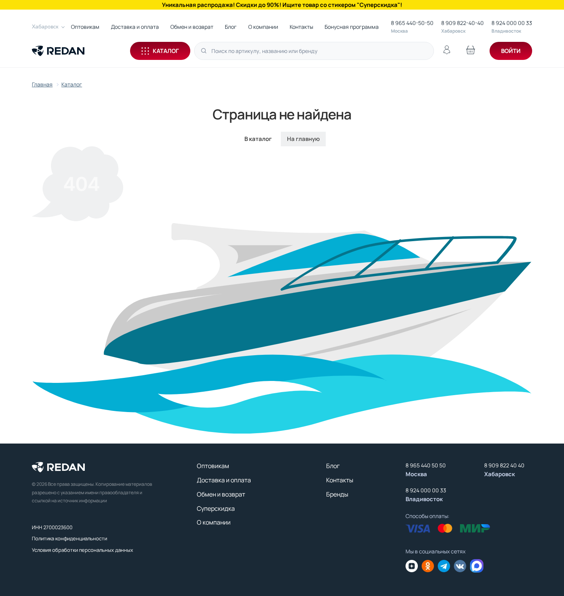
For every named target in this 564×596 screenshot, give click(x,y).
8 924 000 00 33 (511, 22)
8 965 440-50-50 (412, 22)
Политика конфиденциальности (69, 538)
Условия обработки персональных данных (82, 549)
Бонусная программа (352, 26)
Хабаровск (45, 26)
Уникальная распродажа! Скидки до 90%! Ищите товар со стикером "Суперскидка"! (282, 5)
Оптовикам (85, 26)
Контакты (301, 26)
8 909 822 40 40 (504, 465)
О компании (263, 26)
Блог (231, 26)
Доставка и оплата (135, 26)
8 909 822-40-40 (462, 22)
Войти (511, 51)
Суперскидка (216, 508)
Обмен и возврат (191, 26)
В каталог (258, 139)
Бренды (337, 494)
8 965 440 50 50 (426, 465)
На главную (303, 139)
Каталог (166, 51)
